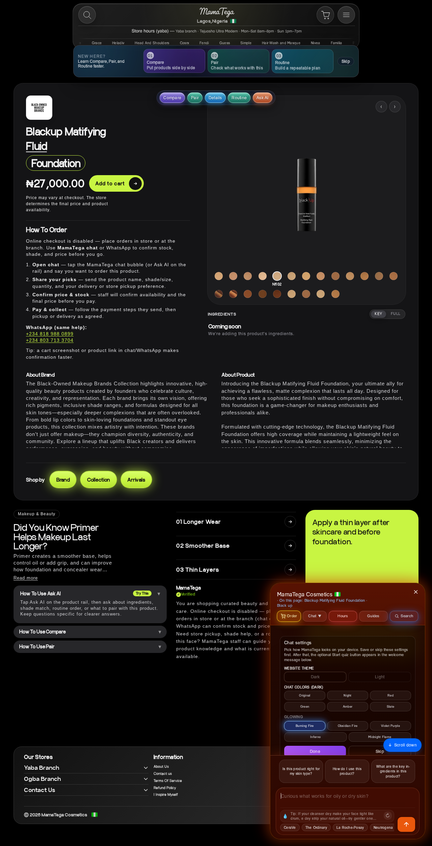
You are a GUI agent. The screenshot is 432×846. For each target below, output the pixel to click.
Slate (391, 706)
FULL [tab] (396, 314)
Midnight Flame (379, 737)
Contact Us (39, 790)
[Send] (406, 824)
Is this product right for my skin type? (301, 771)
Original (304, 695)
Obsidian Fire (348, 726)
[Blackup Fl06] (306, 294)
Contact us (163, 773)
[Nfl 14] (218, 294)
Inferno (315, 737)
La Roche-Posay (350, 827)
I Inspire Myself (166, 794)
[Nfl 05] (320, 276)
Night (348, 695)
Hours (343, 615)
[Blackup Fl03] (291, 294)
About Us (161, 766)
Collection (98, 479)
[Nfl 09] (379, 276)
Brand (63, 479)
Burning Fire (305, 726)
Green (304, 706)
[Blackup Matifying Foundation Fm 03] (320, 294)
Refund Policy (165, 788)
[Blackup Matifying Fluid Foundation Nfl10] (393, 276)
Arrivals (136, 479)
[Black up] (39, 107)
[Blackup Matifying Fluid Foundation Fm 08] (335, 294)
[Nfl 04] (306, 276)
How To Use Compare (42, 631)
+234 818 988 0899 (50, 333)
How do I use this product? (347, 771)
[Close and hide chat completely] (416, 592)
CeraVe (290, 827)
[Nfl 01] (262, 276)
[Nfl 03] (291, 276)
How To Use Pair (37, 646)
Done (315, 751)
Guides (373, 615)
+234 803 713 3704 (50, 340)
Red (390, 695)
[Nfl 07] (350, 276)
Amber (348, 706)
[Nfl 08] (364, 276)
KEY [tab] (378, 314)
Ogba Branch (42, 778)
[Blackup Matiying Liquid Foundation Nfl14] (262, 294)
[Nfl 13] (247, 294)
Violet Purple (390, 726)
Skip (346, 61)
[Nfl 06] (335, 276)
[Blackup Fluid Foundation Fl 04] (218, 276)
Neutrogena (383, 827)
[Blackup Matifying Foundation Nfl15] (277, 294)
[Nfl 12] (233, 294)
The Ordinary (316, 827)
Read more (26, 578)
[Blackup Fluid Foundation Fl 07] (247, 276)
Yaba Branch (41, 767)
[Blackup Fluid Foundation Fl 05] (233, 276)
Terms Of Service (168, 781)
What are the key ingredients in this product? (393, 771)
